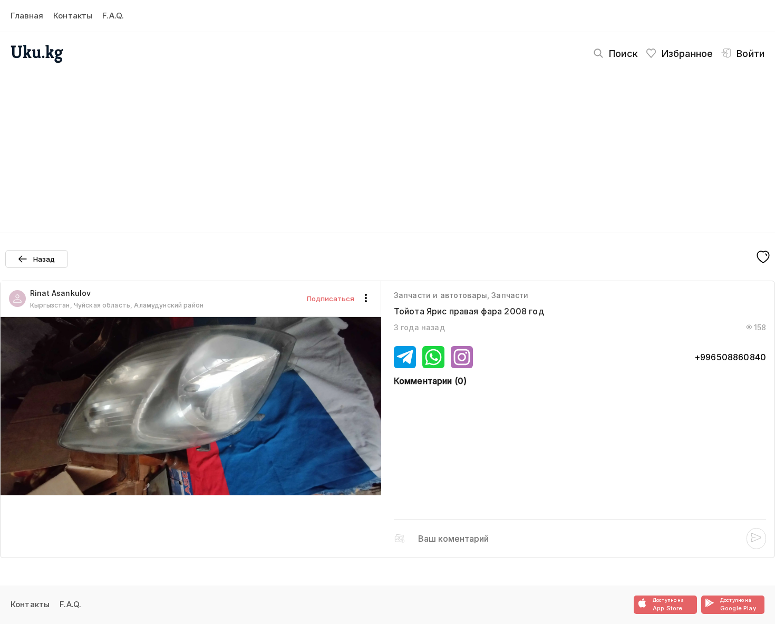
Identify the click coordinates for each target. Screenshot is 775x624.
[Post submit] (756, 538)
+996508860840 (730, 357)
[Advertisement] (387, 145)
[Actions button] (366, 299)
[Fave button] (763, 258)
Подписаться (330, 298)
